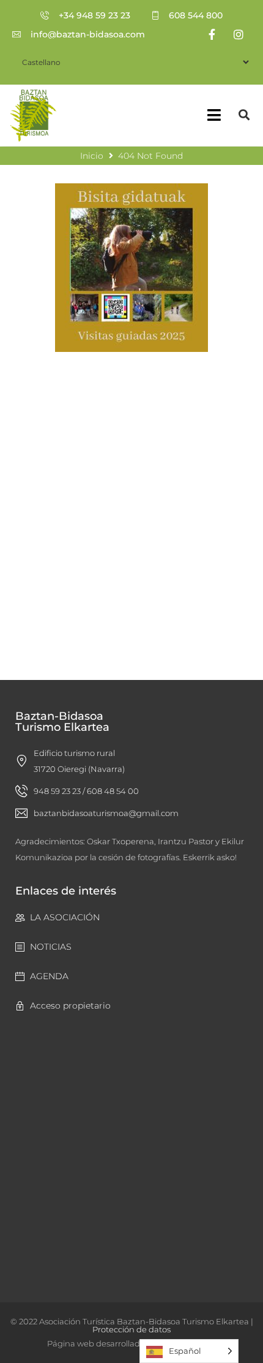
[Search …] (244, 115)
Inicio (91, 155)
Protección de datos (131, 1329)
